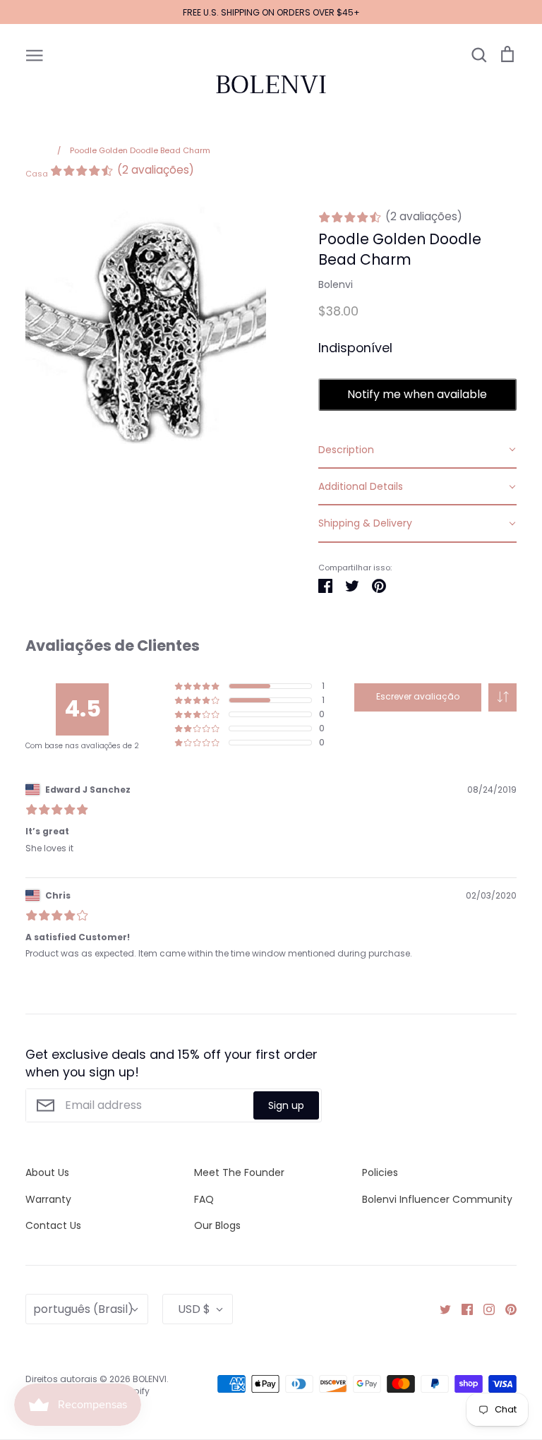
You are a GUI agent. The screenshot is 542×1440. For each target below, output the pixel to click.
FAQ (204, 1199)
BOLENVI (271, 84)
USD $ (194, 1309)
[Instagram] (484, 1309)
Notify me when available (417, 394)
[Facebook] (462, 1309)
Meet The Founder (239, 1172)
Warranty (48, 1199)
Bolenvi (335, 284)
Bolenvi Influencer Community (437, 1199)
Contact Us (53, 1225)
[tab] (417, 450)
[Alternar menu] (34, 54)
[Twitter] (440, 1309)
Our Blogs (217, 1225)
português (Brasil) (83, 1309)
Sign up (286, 1105)
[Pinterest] (506, 1309)
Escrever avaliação (417, 696)
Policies (380, 1172)
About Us (47, 1172)
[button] (502, 697)
